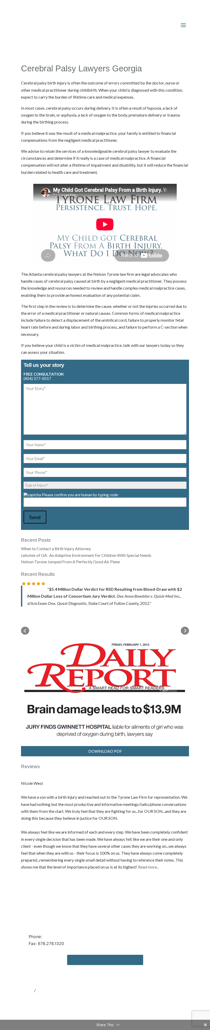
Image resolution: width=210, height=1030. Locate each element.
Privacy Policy (33, 969)
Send (35, 517)
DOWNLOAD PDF (105, 744)
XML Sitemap (48, 983)
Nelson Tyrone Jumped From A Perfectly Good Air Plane (70, 561)
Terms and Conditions (40, 976)
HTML (27, 983)
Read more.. (148, 859)
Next (185, 624)
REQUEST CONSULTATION (105, 953)
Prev (25, 624)
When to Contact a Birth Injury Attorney (56, 548)
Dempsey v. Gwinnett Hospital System (59, 596)
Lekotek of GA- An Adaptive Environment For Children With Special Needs (86, 555)
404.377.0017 (55, 929)
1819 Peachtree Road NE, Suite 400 (63, 911)
